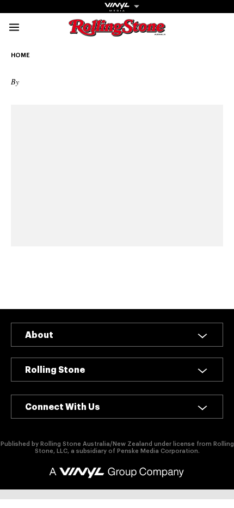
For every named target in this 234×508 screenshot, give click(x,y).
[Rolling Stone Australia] (117, 31)
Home (20, 55)
